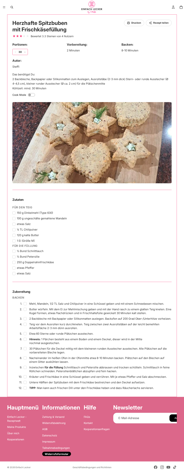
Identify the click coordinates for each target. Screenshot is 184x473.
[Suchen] (12, 7)
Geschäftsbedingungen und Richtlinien (92, 467)
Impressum (48, 441)
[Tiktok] (174, 467)
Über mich (13, 433)
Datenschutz (49, 435)
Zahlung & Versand (53, 416)
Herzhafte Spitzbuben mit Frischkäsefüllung (39, 26)
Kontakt (88, 422)
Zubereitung (21, 292)
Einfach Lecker (23, 467)
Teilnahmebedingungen (56, 447)
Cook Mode (19, 94)
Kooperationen (15, 439)
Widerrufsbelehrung (54, 422)
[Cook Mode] (31, 95)
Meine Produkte (16, 427)
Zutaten (18, 200)
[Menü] (4, 7)
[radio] (14, 36)
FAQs (87, 416)
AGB (44, 429)
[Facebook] (155, 467)
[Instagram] (162, 467)
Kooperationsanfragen (97, 429)
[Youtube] (168, 467)
